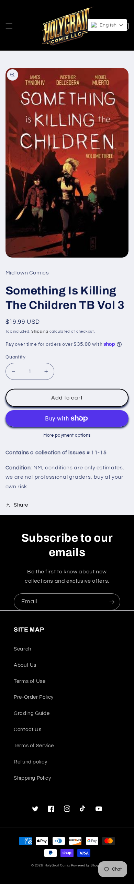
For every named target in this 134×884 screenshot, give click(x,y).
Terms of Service (34, 745)
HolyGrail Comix (57, 865)
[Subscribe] (112, 601)
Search (22, 649)
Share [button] (21, 505)
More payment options (67, 435)
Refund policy (30, 762)
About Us (25, 665)
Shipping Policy (32, 778)
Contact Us (27, 729)
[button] (9, 26)
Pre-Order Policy (34, 697)
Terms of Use (30, 681)
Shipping (39, 331)
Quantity (15, 357)
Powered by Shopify (87, 865)
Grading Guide (31, 713)
